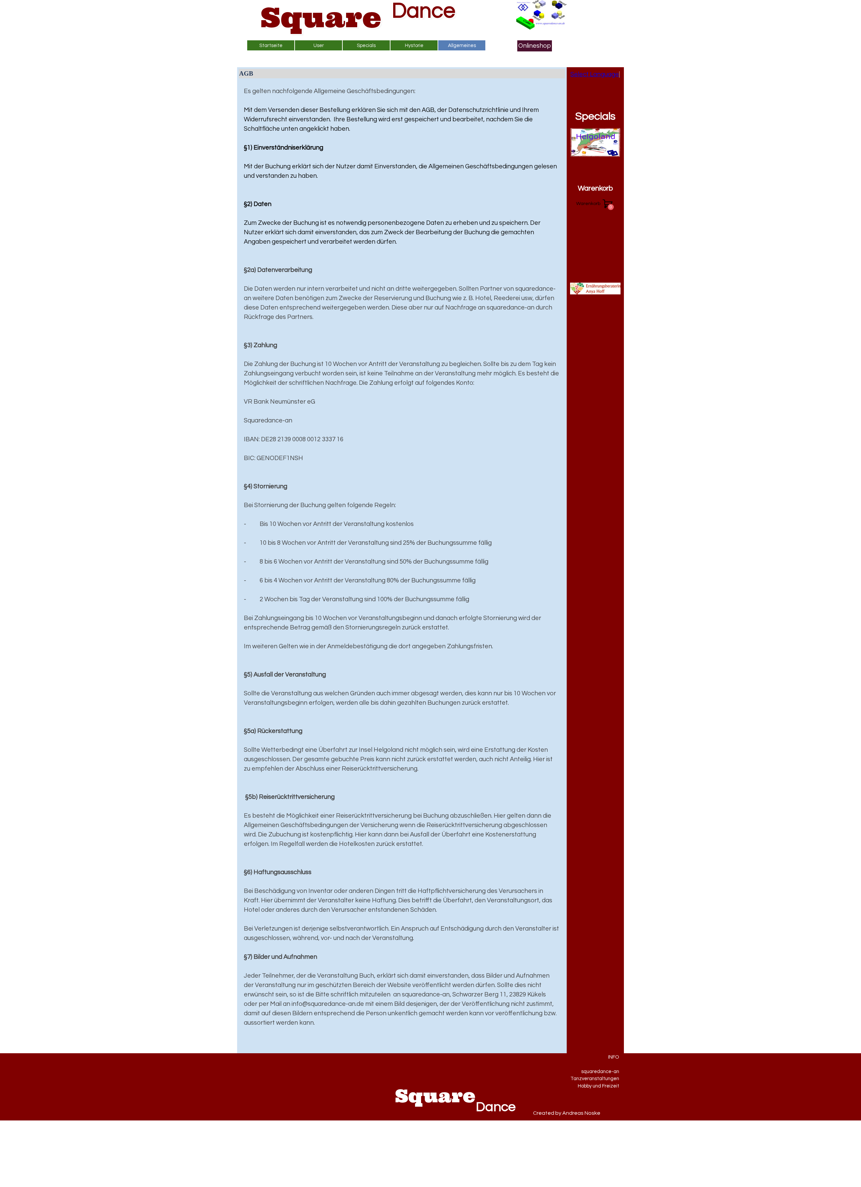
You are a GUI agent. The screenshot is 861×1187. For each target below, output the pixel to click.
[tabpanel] (402, 567)
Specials (595, 116)
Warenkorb (595, 188)
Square (321, 17)
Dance (423, 11)
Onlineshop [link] (534, 46)
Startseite (271, 45)
